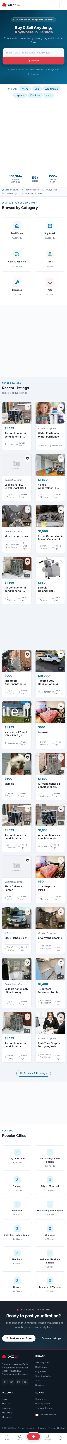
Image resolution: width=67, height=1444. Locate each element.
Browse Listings (51, 1338)
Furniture (35, 95)
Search (35, 60)
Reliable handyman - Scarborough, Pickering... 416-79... (17, 990)
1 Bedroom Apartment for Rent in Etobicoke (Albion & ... (17, 682)
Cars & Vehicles (43, 1376)
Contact (61, 1428)
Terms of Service (44, 1408)
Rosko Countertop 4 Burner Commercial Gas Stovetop (50, 538)
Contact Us (41, 1399)
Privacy (42, 1428)
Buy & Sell (40, 1371)
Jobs (49, 95)
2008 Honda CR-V (16, 937)
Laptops (20, 95)
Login (4, 1399)
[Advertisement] (33, 134)
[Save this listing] (27, 406)
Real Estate (41, 1367)
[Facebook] (4, 1381)
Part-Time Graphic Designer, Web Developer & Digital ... (50, 1045)
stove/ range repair (16, 536)
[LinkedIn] (25, 1381)
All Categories (42, 1362)
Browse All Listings (35, 1073)
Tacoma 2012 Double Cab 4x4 (48, 682)
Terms (51, 1428)
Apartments (51, 89)
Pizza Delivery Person (13, 888)
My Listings (7, 1412)
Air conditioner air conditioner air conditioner (49, 837)
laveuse (43, 732)
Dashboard (7, 1408)
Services (39, 1385)
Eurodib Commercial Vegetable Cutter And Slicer (48, 589)
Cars (36, 89)
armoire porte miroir (46, 888)
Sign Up (6, 1403)
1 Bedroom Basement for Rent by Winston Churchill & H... (49, 990)
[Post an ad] (33, 1436)
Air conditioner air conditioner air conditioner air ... (16, 435)
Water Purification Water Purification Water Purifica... (49, 435)
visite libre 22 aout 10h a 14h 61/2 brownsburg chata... (16, 734)
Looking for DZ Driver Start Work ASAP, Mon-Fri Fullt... (15, 486)
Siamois (9, 783)
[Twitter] (11, 1381)
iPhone (25, 89)
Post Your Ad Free (21, 1338)
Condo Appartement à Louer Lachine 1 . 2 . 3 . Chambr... (50, 486)
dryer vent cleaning (50, 937)
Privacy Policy (42, 1403)
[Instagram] (18, 1381)
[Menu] (62, 5)
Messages (7, 1417)
